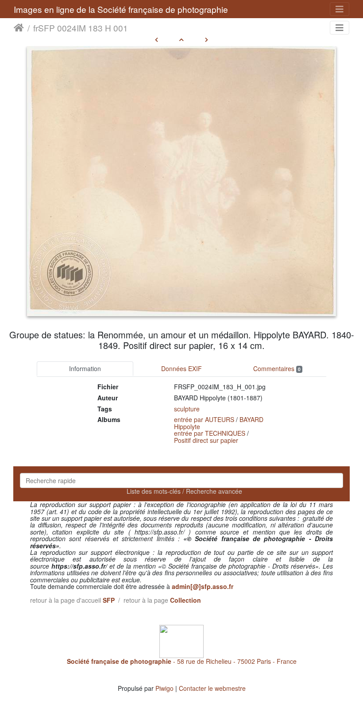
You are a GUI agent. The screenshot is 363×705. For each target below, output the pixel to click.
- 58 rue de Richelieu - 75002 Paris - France (182, 661)
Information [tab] (85, 368)
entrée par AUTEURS (204, 419)
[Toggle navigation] (339, 9)
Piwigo (164, 688)
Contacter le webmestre (212, 688)
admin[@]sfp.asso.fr (202, 586)
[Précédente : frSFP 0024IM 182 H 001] (156, 39)
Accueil (19, 28)
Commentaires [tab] (277, 368)
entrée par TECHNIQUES (209, 433)
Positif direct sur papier (206, 440)
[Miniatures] (181, 39)
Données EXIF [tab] (181, 368)
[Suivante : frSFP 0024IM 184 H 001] (206, 39)
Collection (185, 600)
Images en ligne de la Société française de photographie (121, 9)
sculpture (187, 408)
